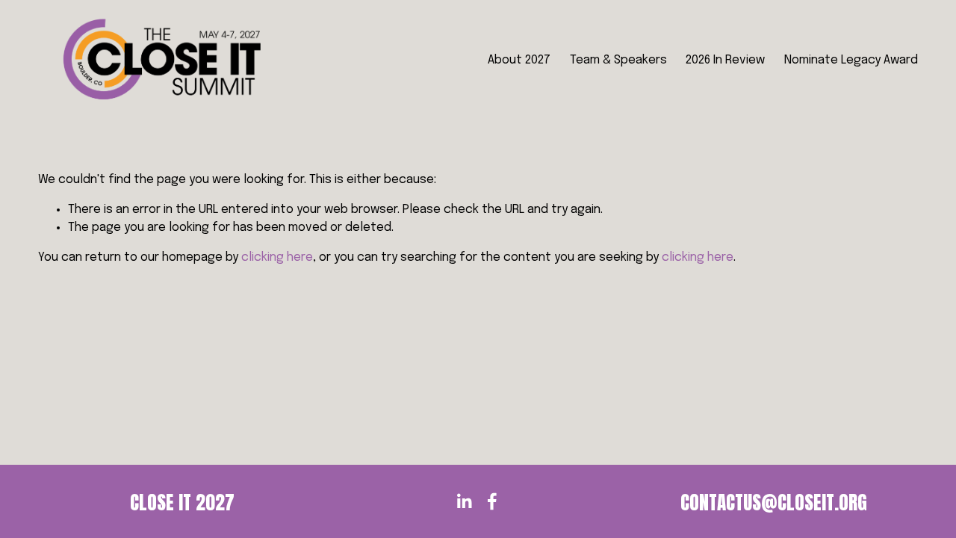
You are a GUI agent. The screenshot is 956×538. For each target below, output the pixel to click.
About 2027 (519, 60)
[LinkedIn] (464, 501)
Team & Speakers (618, 60)
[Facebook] (492, 501)
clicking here (277, 257)
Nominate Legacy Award (851, 60)
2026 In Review (725, 60)
